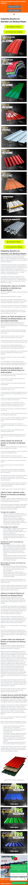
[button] (14, 14)
